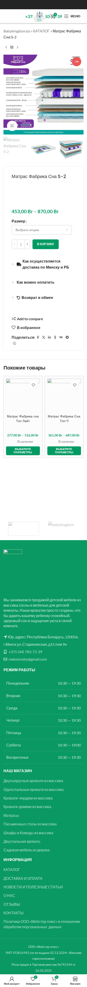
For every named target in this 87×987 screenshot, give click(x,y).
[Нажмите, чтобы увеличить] (12, 126)
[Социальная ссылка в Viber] (15, 344)
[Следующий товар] (17, 47)
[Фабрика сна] (23, 528)
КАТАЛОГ (41, 31)
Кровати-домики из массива (27, 806)
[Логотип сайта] (39, 15)
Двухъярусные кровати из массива (33, 780)
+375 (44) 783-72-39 (25, 651)
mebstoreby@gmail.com (28, 659)
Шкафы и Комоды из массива (28, 832)
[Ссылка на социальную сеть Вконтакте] (61, 337)
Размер (18, 221)
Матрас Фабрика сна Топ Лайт (23, 418)
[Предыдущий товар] (6, 47)
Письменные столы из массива (30, 824)
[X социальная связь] (44, 337)
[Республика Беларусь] (64, 528)
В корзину (45, 244)
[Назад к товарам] (12, 47)
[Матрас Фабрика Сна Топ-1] (64, 395)
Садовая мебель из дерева (26, 850)
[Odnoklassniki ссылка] (55, 337)
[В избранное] (33, 385)
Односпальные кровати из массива (33, 789)
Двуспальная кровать (21, 841)
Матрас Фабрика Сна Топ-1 (64, 418)
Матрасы (11, 815)
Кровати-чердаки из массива (28, 798)
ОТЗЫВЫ (11, 904)
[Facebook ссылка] (38, 337)
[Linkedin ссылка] (49, 337)
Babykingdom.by (16, 31)
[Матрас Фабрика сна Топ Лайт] (23, 395)
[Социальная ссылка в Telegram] (67, 337)
